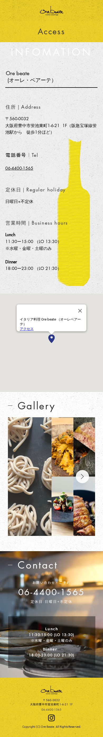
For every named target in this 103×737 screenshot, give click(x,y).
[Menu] (90, 10)
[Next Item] (82, 476)
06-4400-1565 (51, 592)
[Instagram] (51, 717)
